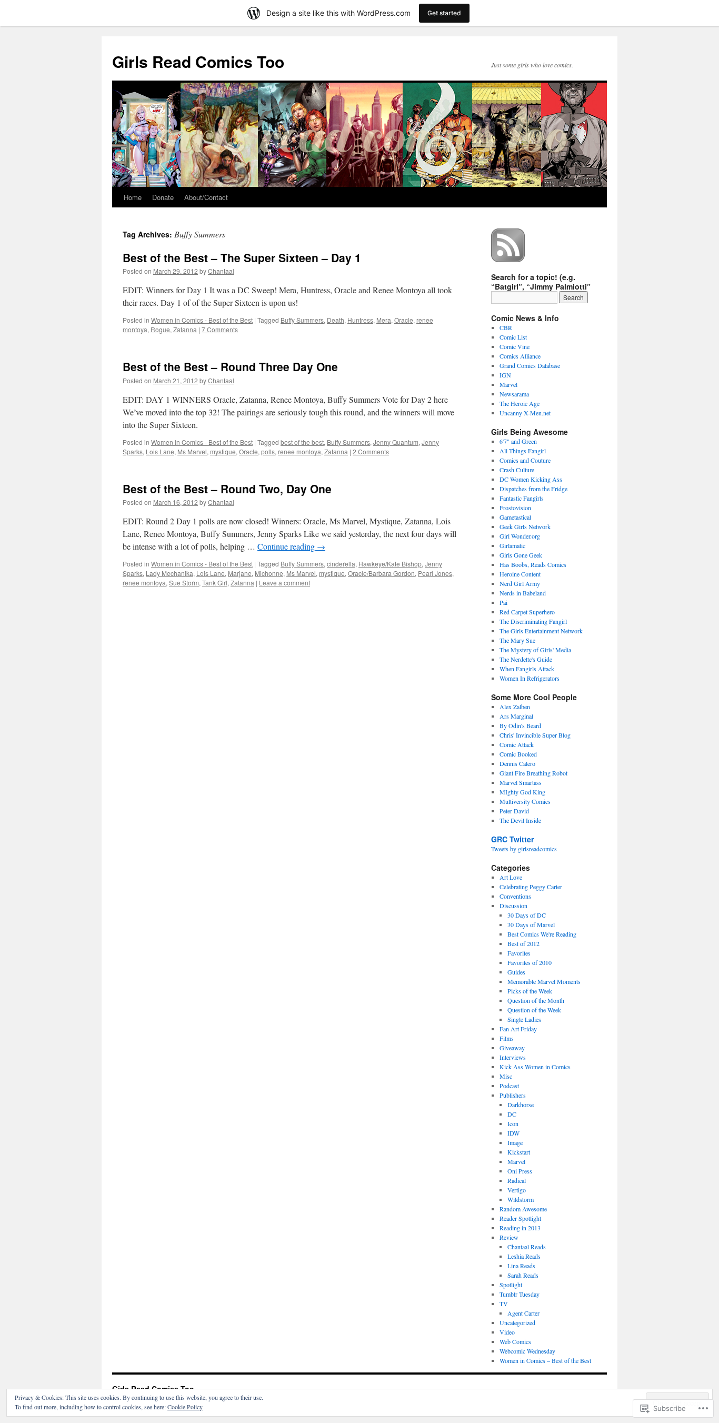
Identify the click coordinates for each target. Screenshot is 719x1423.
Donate (163, 197)
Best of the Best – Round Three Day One (230, 366)
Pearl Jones (435, 573)
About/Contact (206, 197)
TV (504, 1303)
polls (268, 451)
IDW (513, 1133)
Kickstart (518, 1152)
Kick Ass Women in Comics (535, 1066)
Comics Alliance (520, 356)
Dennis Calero (517, 763)
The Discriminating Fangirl (533, 621)
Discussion (513, 905)
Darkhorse (520, 1104)
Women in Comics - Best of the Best (202, 319)
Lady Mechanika (169, 573)
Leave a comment (284, 582)
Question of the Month (535, 1000)
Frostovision (515, 507)
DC (511, 1114)
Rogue (160, 329)
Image (515, 1142)
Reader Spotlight (520, 1218)
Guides (516, 972)
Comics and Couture (525, 460)
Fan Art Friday (518, 1028)
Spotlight (511, 1284)
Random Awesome (523, 1209)
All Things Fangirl (523, 450)
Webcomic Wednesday (527, 1351)
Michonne (269, 573)
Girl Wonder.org (520, 536)
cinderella (341, 563)
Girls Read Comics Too (198, 61)
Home (133, 197)
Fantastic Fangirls (522, 498)
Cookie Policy (185, 1406)
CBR (506, 327)
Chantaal (221, 270)
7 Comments (220, 329)
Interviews (513, 1057)
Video (507, 1332)
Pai (503, 602)
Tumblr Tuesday (520, 1294)
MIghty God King (522, 792)
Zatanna (185, 329)
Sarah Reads (522, 1275)
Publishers (513, 1095)
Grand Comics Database (530, 365)
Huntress (360, 319)
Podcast (509, 1085)
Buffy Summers (302, 319)
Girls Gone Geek (521, 555)
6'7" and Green (518, 441)
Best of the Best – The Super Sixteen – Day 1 (242, 257)
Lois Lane (160, 451)
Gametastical (515, 517)
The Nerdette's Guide (526, 659)
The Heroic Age (520, 403)
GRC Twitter (512, 839)
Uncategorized (517, 1322)
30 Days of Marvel (531, 924)
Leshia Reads (524, 1256)
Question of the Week (534, 1010)
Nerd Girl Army (520, 583)
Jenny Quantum (395, 441)
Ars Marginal (516, 716)
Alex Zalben (515, 706)
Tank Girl (214, 582)
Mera (383, 319)
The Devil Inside (520, 820)
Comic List (513, 337)
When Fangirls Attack (527, 668)
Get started (444, 13)
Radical (516, 1180)
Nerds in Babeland (523, 593)
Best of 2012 (523, 943)
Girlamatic (512, 545)
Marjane (240, 573)
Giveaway (512, 1047)
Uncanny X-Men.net (525, 413)
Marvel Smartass (521, 782)
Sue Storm (184, 582)
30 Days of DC (526, 915)
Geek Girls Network (525, 526)
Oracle (403, 319)
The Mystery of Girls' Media (535, 649)
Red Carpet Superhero (527, 612)
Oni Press (519, 1171)
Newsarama (514, 394)
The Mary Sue (517, 640)
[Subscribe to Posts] (508, 258)
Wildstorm (520, 1199)
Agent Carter (523, 1313)
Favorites (519, 953)
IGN (505, 375)
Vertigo (516, 1190)
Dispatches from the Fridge (533, 488)
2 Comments (371, 451)
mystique (223, 451)
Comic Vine (515, 346)
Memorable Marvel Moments (544, 981)
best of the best (302, 441)
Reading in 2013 (520, 1227)
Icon (512, 1123)
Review (509, 1237)
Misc (506, 1076)
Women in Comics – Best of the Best (545, 1360)
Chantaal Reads (526, 1246)
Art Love (511, 877)
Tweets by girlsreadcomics (524, 848)
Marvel (508, 384)
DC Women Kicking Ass (531, 479)
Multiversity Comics (525, 801)
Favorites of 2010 (529, 962)
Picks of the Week (529, 991)
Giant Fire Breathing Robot (533, 773)
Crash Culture (517, 469)
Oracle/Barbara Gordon (381, 573)
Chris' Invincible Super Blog (535, 735)
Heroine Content (520, 574)
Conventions (515, 896)
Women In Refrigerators (530, 678)
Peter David (514, 811)
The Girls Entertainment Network (541, 630)
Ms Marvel (192, 451)
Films (507, 1038)
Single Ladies (524, 1019)
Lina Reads (521, 1265)
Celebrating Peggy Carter (531, 886)
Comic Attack (517, 744)
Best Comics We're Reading (541, 934)
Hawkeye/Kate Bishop (390, 563)
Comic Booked (518, 754)
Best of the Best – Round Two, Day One (227, 488)
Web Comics (515, 1341)
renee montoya (299, 451)
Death (335, 319)
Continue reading (291, 546)
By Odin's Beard (520, 725)
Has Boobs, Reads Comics (533, 564)
